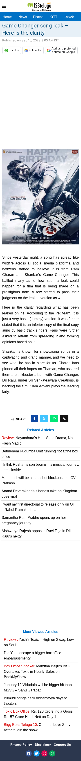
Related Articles (40, 430)
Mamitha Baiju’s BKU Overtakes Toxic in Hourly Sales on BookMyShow (37, 671)
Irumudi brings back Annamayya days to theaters (35, 700)
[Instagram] (44, 753)
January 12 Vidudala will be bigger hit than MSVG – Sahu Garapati (38, 687)
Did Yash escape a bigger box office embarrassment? (32, 655)
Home (7, 17)
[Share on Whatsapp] (54, 418)
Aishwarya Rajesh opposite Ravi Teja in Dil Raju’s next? (36, 533)
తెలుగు (69, 17)
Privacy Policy (21, 744)
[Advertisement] (40, 102)
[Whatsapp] (52, 753)
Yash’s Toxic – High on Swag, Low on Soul (39, 642)
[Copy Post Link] (64, 418)
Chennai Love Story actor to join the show (37, 727)
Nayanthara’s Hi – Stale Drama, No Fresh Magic (37, 440)
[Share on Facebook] (34, 418)
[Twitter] (37, 753)
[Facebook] (29, 753)
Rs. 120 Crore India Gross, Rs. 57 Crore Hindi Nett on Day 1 (39, 714)
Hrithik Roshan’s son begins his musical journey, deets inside (40, 467)
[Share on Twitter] (44, 418)
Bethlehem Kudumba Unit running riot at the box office (40, 453)
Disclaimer (43, 744)
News (22, 17)
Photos (38, 17)
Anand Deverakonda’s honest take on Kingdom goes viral (39, 493)
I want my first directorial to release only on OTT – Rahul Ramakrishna (39, 507)
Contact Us (62, 744)
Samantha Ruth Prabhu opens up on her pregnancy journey (34, 520)
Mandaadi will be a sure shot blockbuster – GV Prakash (39, 480)
